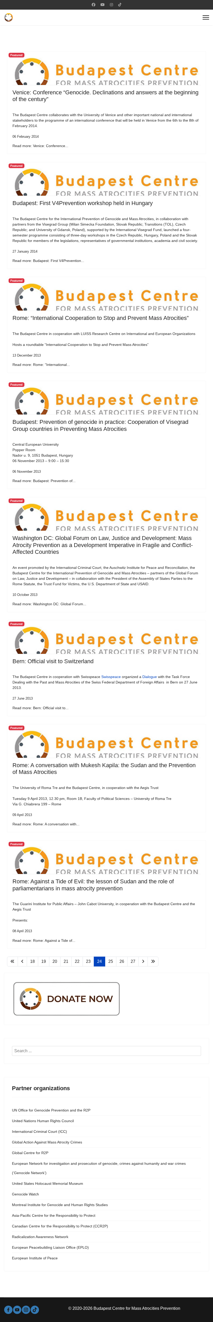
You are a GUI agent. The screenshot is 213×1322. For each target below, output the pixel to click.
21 (66, 961)
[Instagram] (111, 5)
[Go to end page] (153, 961)
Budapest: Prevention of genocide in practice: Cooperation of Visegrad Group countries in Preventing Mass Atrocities (100, 425)
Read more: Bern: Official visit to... (40, 708)
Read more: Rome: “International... (41, 365)
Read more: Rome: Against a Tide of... (43, 940)
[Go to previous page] (22, 961)
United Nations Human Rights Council (43, 1121)
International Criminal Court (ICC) (39, 1131)
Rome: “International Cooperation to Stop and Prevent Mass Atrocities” (100, 318)
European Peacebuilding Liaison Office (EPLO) (50, 1247)
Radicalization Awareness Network (40, 1237)
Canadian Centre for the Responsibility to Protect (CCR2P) (60, 1226)
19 (43, 961)
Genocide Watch (25, 1194)
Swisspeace (111, 677)
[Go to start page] (12, 961)
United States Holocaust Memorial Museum (47, 1183)
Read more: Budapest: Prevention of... (44, 481)
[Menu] (206, 17)
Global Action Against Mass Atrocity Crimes (47, 1142)
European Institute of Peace (35, 1258)
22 (77, 961)
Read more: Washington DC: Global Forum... (49, 604)
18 (32, 961)
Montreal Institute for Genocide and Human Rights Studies (60, 1205)
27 (133, 961)
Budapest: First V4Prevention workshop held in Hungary (82, 203)
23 (88, 961)
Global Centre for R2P (30, 1153)
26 (121, 961)
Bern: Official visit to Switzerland (53, 661)
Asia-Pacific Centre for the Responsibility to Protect (53, 1215)
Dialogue (149, 677)
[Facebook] (93, 5)
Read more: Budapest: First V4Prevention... (48, 261)
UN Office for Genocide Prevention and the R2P (51, 1110)
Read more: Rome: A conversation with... (45, 824)
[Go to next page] (143, 961)
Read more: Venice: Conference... (40, 146)
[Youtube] (103, 5)
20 (54, 961)
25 (110, 961)
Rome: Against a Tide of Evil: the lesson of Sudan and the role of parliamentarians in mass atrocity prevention (93, 884)
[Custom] (119, 5)
